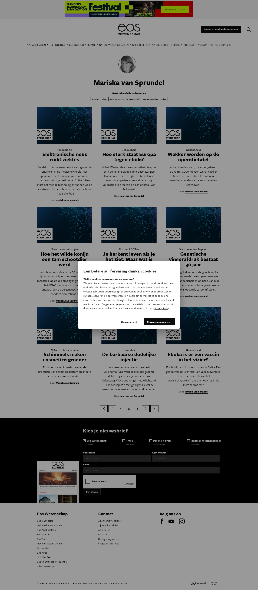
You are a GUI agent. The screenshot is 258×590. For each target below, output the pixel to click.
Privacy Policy (161, 308)
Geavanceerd (129, 322)
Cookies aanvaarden (159, 322)
